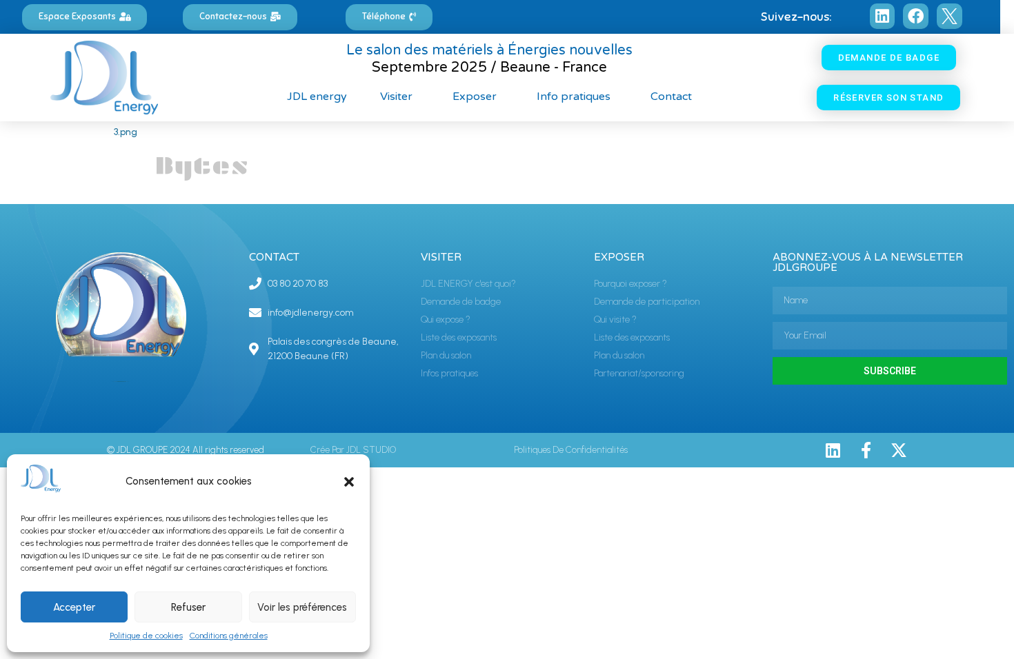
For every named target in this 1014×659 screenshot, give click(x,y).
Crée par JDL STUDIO (353, 450)
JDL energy (317, 96)
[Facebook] (915, 16)
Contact (671, 96)
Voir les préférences (302, 607)
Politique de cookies (146, 635)
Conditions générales (229, 635)
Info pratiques (573, 96)
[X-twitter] (899, 450)
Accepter (74, 607)
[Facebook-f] (865, 450)
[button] (349, 482)
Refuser (188, 607)
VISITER (441, 257)
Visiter (396, 96)
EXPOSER (619, 257)
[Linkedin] (882, 16)
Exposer (475, 96)
